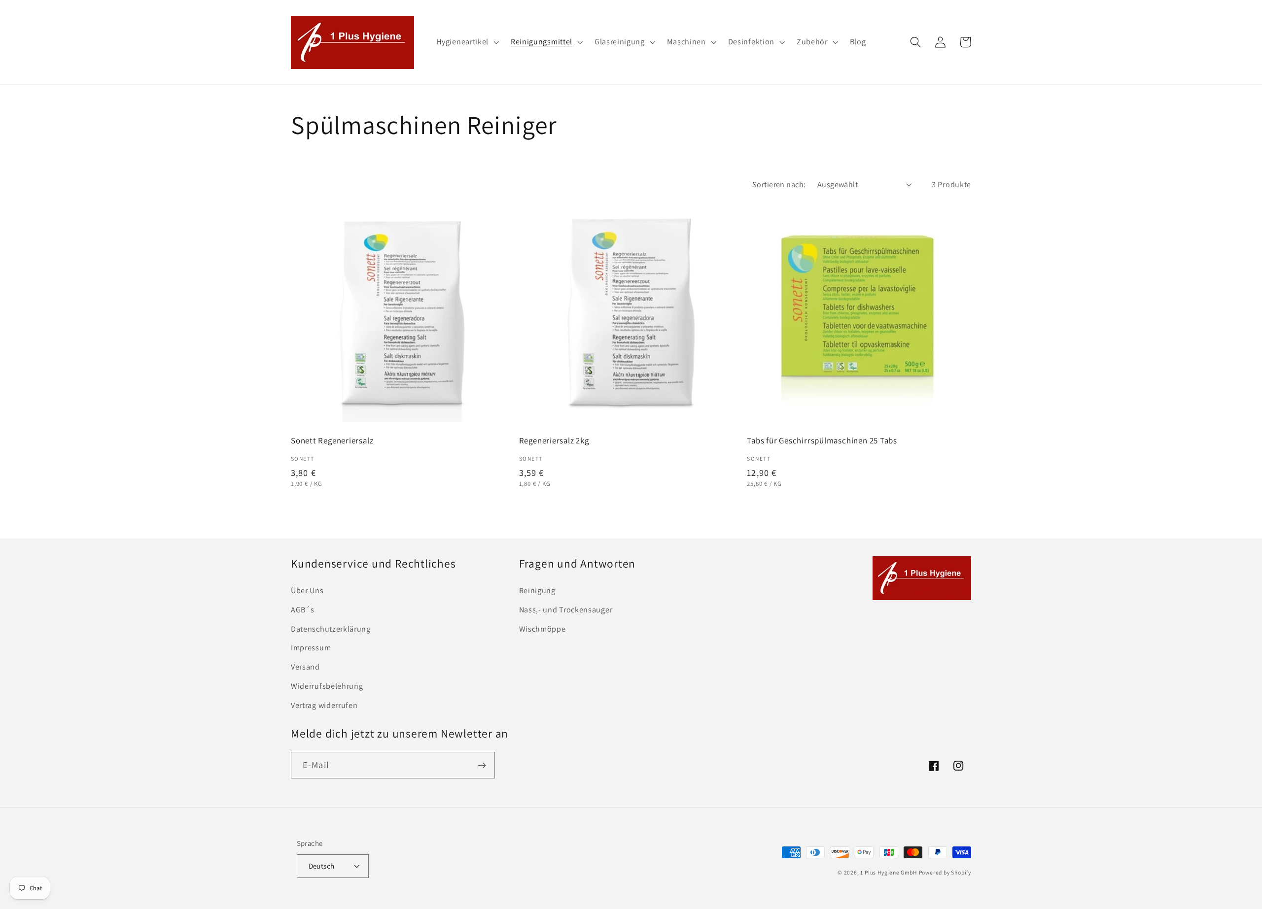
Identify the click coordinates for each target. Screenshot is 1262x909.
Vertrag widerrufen (324, 705)
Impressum (311, 647)
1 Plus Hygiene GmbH (888, 872)
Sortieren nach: (779, 184)
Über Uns (307, 590)
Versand (305, 667)
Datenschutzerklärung (331, 629)
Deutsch (322, 866)
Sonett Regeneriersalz (332, 441)
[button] (467, 42)
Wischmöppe (542, 629)
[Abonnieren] (481, 765)
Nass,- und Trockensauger (566, 610)
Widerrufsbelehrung (327, 686)
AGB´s (302, 610)
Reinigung (537, 590)
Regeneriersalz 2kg (554, 441)
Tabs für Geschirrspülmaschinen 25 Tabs (822, 441)
